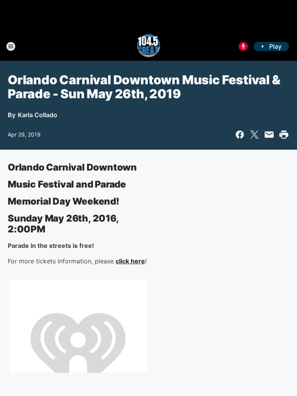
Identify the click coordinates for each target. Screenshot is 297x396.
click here (130, 261)
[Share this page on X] (254, 134)
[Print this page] (283, 134)
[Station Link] (148, 46)
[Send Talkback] (243, 46)
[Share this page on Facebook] (239, 134)
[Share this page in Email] (269, 134)
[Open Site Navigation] (10, 46)
